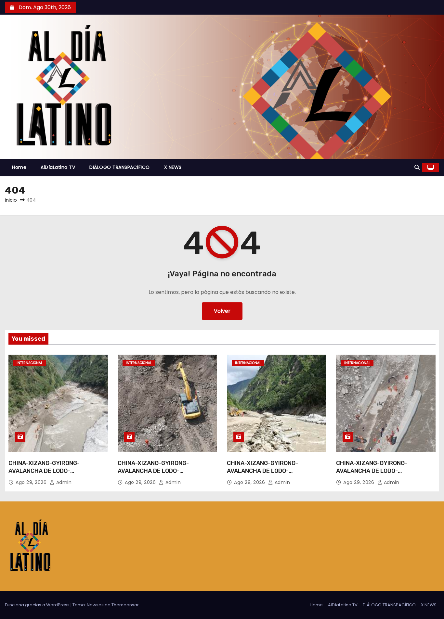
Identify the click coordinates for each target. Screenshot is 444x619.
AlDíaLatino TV (58, 167)
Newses (95, 605)
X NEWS (173, 167)
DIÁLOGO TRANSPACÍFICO (119, 167)
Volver (222, 311)
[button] (417, 167)
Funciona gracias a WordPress (38, 605)
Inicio (11, 199)
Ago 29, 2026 (32, 482)
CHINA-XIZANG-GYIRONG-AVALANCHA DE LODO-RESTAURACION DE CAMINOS (48, 471)
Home (19, 167)
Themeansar (125, 605)
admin (63, 482)
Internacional (30, 362)
